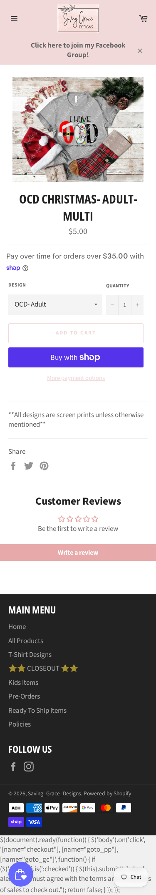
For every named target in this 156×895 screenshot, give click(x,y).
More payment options (76, 378)
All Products (25, 641)
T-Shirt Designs (30, 655)
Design (17, 285)
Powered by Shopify (107, 793)
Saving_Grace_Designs (54, 793)
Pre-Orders (24, 696)
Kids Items (23, 683)
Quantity (117, 286)
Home (17, 627)
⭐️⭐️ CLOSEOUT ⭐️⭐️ (43, 669)
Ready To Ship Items (37, 711)
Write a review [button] (78, 552)
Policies (19, 724)
